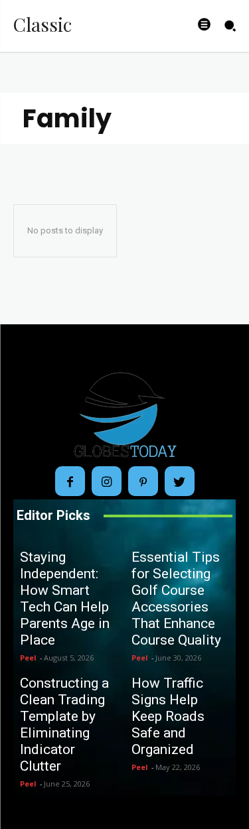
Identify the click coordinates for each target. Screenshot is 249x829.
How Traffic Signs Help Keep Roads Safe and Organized (168, 716)
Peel (28, 658)
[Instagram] (107, 481)
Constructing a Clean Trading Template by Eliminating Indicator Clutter (64, 724)
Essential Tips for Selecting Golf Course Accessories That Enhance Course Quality (176, 598)
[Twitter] (180, 481)
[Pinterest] (143, 481)
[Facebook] (70, 481)
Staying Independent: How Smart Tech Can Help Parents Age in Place (65, 598)
